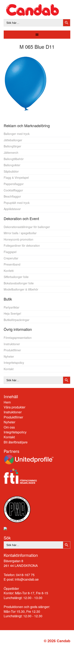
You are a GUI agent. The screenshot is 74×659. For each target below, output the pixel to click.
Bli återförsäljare (16, 442)
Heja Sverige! (12, 313)
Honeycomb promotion (18, 239)
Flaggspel (10, 252)
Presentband (12, 264)
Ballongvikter (12, 165)
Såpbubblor (11, 171)
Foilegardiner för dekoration (22, 245)
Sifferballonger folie (16, 277)
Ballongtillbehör (14, 159)
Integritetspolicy (14, 363)
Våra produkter (14, 407)
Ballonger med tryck (17, 134)
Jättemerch (11, 152)
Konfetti (9, 271)
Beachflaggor (12, 196)
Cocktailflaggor (13, 190)
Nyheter (9, 356)
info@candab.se (27, 579)
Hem (7, 402)
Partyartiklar (11, 307)
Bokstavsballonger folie (19, 283)
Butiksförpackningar (16, 320)
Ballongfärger (12, 146)
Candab (37, 10)
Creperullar (11, 258)
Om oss (9, 427)
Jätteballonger (13, 140)
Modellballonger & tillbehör (21, 289)
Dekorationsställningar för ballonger (27, 227)
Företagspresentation (18, 338)
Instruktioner (12, 344)
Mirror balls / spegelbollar (20, 233)
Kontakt (9, 369)
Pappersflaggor (14, 184)
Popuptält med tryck (17, 203)
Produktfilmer (12, 350)
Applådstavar (12, 209)
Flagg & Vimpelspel (16, 177)
